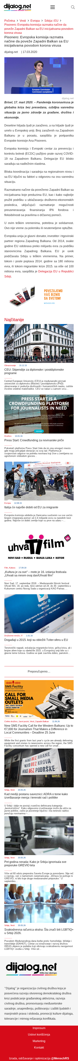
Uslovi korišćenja (39, 1034)
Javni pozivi (24, 721)
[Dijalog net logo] (17, 7)
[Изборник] (52, 7)
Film (6, 568)
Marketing (39, 1041)
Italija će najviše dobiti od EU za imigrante (31, 507)
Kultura (12, 568)
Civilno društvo (10, 721)
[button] (73, 7)
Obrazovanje (10, 365)
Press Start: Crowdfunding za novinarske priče (34, 440)
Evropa (7, 503)
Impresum (39, 1028)
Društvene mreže (12, 636)
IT (22, 636)
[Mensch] (39, 284)
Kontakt (39, 1047)
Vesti (32, 721)
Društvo (7, 436)
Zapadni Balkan (42, 721)
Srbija (6, 790)
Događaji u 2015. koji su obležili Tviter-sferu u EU (36, 639)
